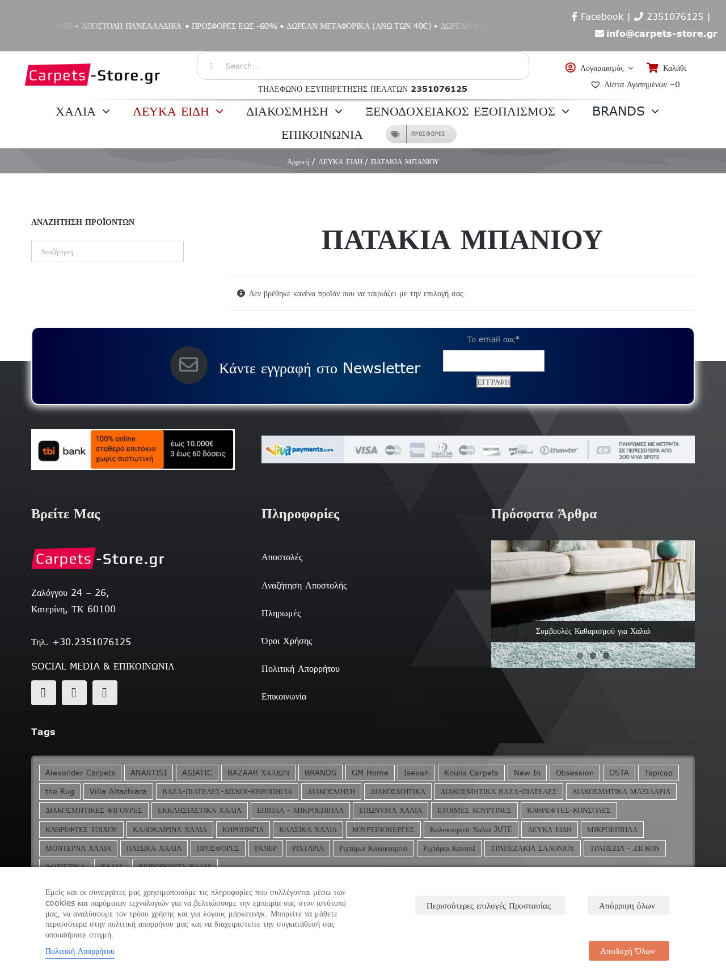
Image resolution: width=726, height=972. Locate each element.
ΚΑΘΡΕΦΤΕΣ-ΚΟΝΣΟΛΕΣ (569, 810)
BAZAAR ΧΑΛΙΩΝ (258, 773)
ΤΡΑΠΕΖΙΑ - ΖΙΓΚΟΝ (625, 848)
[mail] (74, 692)
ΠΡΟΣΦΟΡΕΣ (218, 848)
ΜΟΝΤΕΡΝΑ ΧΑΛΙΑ (78, 848)
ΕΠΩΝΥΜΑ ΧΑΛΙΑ (390, 810)
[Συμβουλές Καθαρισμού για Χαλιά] (593, 603)
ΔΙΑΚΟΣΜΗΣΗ (331, 791)
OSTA (619, 773)
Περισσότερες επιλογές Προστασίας (489, 905)
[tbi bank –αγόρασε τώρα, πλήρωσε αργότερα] (133, 450)
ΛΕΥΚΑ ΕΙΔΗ (549, 829)
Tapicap (658, 773)
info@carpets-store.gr (661, 33)
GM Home (370, 773)
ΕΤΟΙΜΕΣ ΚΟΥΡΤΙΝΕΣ (474, 810)
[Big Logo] (93, 57)
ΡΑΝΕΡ (266, 848)
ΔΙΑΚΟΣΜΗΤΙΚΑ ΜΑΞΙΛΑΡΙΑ (621, 791)
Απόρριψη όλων (627, 905)
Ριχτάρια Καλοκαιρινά (373, 848)
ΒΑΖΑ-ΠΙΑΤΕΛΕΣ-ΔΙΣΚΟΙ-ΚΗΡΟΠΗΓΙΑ (227, 791)
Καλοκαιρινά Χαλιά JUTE (471, 829)
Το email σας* (493, 339)
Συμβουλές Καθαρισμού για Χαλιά (593, 631)
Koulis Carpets (471, 773)
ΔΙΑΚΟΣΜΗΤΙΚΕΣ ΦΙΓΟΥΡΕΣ (93, 810)
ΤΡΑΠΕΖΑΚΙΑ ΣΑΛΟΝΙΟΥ (533, 848)
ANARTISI (148, 773)
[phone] (104, 692)
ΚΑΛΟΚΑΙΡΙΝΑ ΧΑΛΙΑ (170, 829)
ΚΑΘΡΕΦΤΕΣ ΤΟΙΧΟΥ (81, 829)
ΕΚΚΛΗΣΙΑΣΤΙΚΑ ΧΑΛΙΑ (200, 810)
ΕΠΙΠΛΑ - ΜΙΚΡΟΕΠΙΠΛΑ (300, 810)
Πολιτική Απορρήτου (80, 951)
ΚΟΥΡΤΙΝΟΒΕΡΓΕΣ (383, 829)
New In (527, 773)
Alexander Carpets (80, 773)
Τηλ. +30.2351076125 (81, 642)
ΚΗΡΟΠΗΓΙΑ (243, 829)
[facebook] (43, 692)
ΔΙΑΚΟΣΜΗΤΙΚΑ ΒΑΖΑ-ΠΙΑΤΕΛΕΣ (499, 791)
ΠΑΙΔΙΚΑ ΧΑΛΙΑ (154, 848)
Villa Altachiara (118, 791)
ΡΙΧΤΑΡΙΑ (308, 848)
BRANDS (320, 773)
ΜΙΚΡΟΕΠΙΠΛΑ (612, 829)
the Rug (59, 791)
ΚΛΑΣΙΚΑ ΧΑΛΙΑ (308, 829)
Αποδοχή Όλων (627, 951)
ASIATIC (197, 773)
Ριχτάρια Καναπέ (449, 848)
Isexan (416, 773)
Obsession (575, 773)
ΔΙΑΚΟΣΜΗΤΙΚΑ (397, 791)
